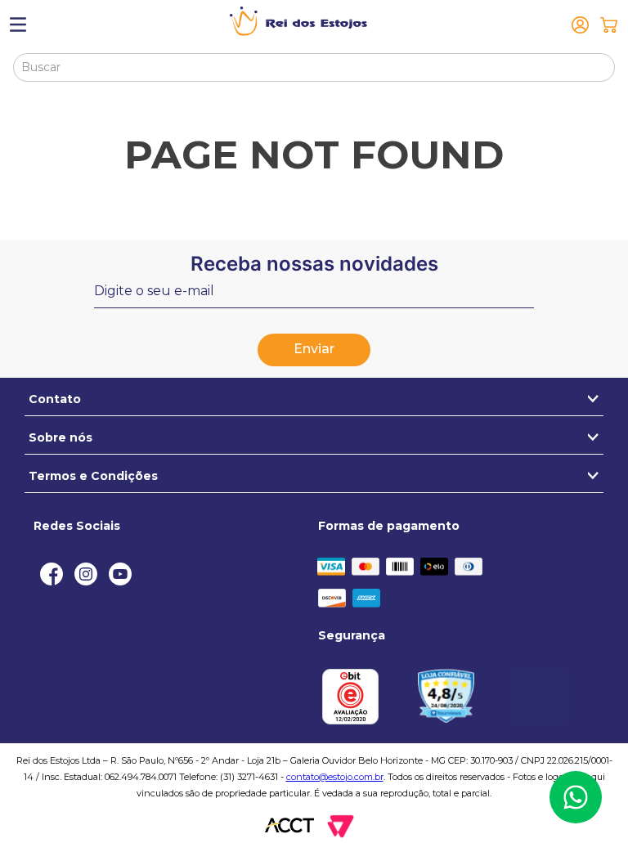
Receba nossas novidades (314, 264)
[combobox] (314, 67)
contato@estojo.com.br (335, 776)
